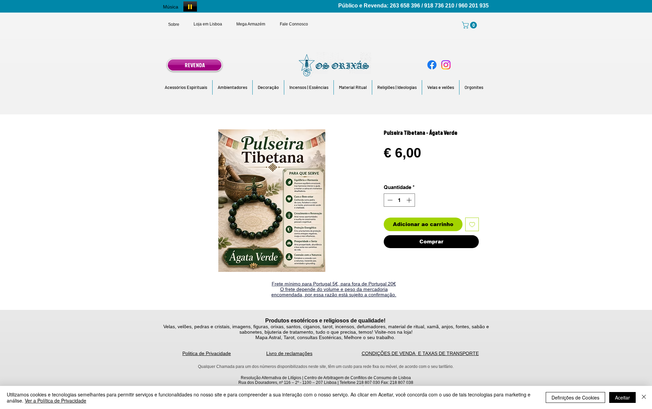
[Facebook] (432, 65)
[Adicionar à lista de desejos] (472, 224)
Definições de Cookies (575, 397)
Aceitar (622, 397)
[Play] (190, 6)
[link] (470, 25)
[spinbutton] (399, 200)
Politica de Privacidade (206, 353)
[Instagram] (446, 65)
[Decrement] (389, 200)
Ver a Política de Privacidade (55, 400)
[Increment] (409, 200)
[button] (186, 87)
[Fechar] (644, 397)
